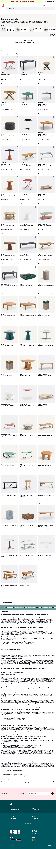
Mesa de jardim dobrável (9, 607)
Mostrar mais (28, 823)
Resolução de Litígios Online (11, 846)
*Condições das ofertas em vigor (16, 845)
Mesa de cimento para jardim (21, 607)
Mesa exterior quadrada (33, 607)
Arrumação (20, 12)
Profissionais (50, 12)
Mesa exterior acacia (44, 607)
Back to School (6, 12)
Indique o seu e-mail (32, 791)
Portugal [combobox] (50, 845)
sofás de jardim (32, 761)
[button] (53, 5)
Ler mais (2, 25)
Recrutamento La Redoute (20, 846)
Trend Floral (26, 12)
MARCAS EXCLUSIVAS (13, 818)
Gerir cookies (35, 845)
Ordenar (4, 51)
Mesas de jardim (18, 15)
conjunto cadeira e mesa (8, 661)
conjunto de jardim (47, 678)
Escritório (13, 12)
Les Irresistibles (34, 12)
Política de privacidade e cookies (27, 845)
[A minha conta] (47, 5)
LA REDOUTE (12, 816)
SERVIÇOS (33, 816)
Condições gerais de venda (6, 845)
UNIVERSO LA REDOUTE (35, 818)
